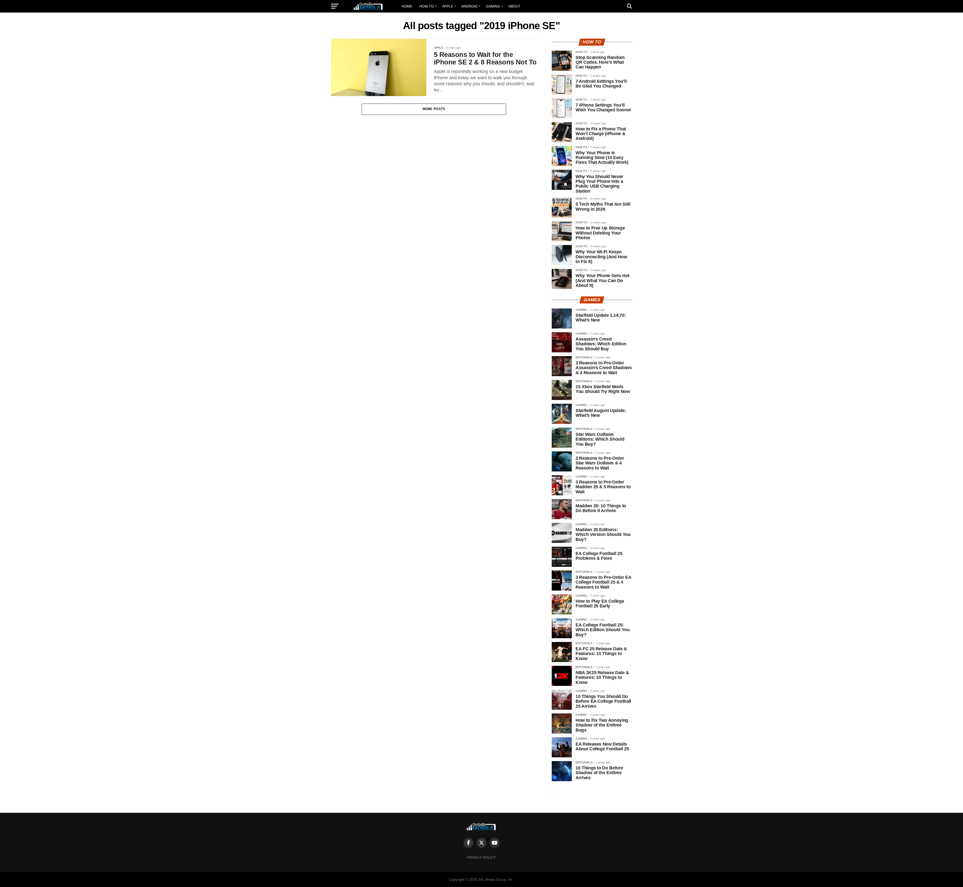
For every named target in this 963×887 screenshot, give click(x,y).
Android (469, 6)
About (514, 6)
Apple (447, 6)
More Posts (434, 109)
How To (426, 6)
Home (407, 6)
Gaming (493, 6)
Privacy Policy (481, 857)
